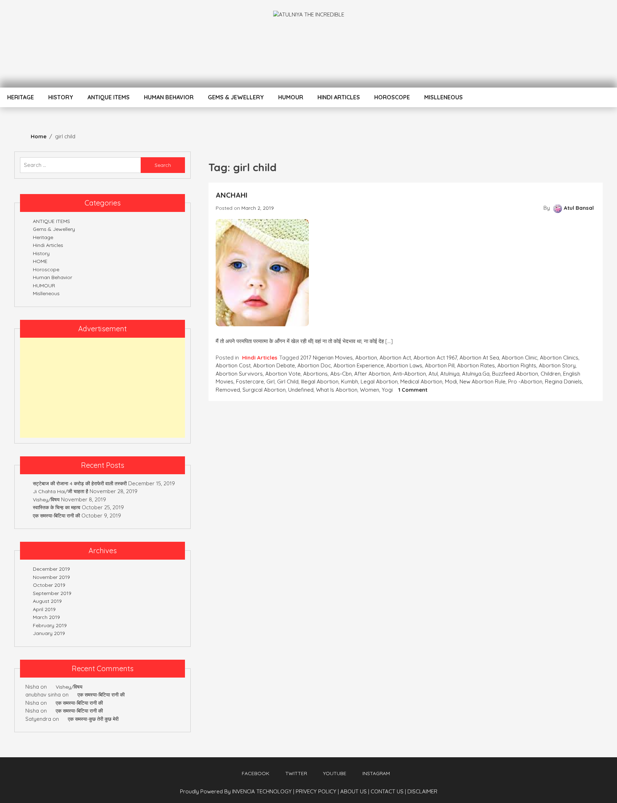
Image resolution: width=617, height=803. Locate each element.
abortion (366, 357)
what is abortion (336, 389)
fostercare (250, 381)
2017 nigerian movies (326, 357)
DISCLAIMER (422, 791)
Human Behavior (169, 97)
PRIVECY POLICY (317, 791)
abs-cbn (341, 373)
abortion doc (314, 365)
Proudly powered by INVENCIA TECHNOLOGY (236, 791)
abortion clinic (519, 357)
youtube (334, 773)
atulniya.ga (476, 373)
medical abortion (421, 381)
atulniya (450, 373)
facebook (255, 773)
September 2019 (52, 593)
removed (228, 389)
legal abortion (379, 381)
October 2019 (49, 585)
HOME (40, 261)
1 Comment (412, 389)
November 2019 (51, 577)
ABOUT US (354, 791)
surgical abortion (264, 389)
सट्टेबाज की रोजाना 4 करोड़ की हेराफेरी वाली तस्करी (80, 483)
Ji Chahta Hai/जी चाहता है (60, 491)
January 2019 (49, 633)
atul (433, 373)
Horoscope (392, 97)
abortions (315, 373)
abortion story (557, 365)
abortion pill (440, 365)
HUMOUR (290, 97)
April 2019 (44, 609)
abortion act (395, 357)
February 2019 (50, 625)
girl (270, 381)
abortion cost (233, 365)
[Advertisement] (102, 388)
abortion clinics (559, 357)
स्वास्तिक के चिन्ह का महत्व (56, 507)
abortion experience (358, 365)
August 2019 (47, 601)
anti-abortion (409, 373)
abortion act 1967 (435, 357)
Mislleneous (443, 97)
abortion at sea (479, 357)
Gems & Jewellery (236, 97)
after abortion (372, 373)
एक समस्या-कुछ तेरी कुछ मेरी (93, 719)
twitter (296, 773)
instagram (376, 773)
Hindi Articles (338, 97)
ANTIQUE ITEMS (108, 97)
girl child (288, 381)
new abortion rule (483, 381)
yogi (387, 389)
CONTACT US (388, 791)
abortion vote (283, 373)
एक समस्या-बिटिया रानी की (56, 515)
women (369, 389)
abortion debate (274, 365)
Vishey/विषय (46, 499)
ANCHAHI (231, 194)
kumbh (349, 381)
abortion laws (404, 365)
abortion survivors (239, 373)
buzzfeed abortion (515, 373)
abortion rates (476, 365)
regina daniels (563, 381)
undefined (300, 389)
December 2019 (51, 569)
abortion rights (516, 365)
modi (451, 381)
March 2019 (46, 617)
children (551, 373)
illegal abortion (319, 381)
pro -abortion (525, 381)
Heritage (20, 97)
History (60, 97)
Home (38, 136)
